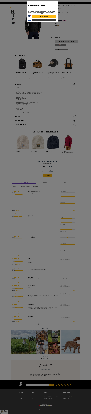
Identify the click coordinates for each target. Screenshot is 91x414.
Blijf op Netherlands (44, 19)
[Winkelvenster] (56, 3)
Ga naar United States (44, 16)
